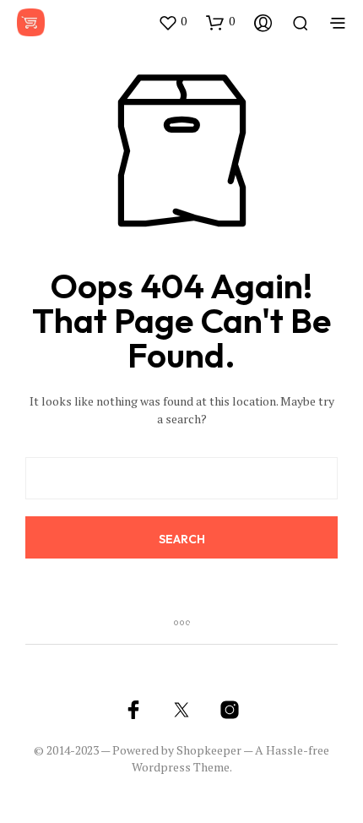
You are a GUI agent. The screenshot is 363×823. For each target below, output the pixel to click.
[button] (172, 22)
